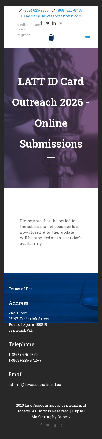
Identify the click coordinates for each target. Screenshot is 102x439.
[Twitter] (48, 22)
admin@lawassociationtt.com (54, 15)
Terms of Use (21, 288)
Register (23, 35)
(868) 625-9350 (36, 10)
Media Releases (29, 24)
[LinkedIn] (54, 22)
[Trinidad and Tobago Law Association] (51, 37)
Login (21, 30)
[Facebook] (41, 424)
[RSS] (60, 22)
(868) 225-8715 (69, 10)
